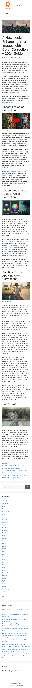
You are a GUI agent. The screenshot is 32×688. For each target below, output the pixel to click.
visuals (18, 468)
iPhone (4, 557)
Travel (4, 594)
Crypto (4, 525)
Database (5, 527)
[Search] (27, 487)
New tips (5, 575)
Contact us (20, 685)
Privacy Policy (12, 685)
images (4, 468)
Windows (5, 597)
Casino (4, 519)
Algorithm (5, 501)
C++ (3, 514)
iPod (3, 559)
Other (4, 578)
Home (4, 546)
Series (4, 583)
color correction (9, 466)
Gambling (5, 538)
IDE (3, 551)
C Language (6, 511)
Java (3, 562)
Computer (5, 522)
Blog (5, 463)
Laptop (4, 565)
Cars (3, 517)
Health (4, 543)
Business (5, 509)
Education (5, 530)
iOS (3, 554)
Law (3, 567)
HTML (4, 549)
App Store (5, 503)
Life (3, 570)
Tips (3, 591)
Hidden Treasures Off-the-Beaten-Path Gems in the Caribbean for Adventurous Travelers (14, 635)
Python (4, 581)
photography (11, 468)
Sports (4, 586)
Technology (5, 589)
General (4, 541)
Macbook (5, 573)
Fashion (4, 533)
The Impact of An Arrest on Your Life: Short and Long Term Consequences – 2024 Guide (15, 656)
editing (22, 466)
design (17, 466)
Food (3, 535)
